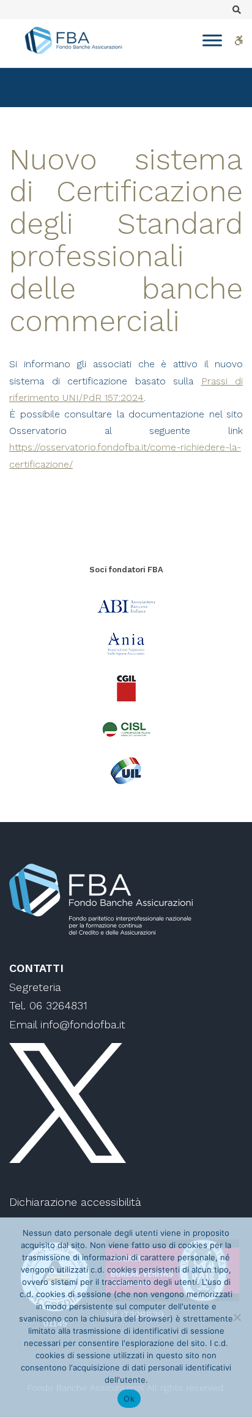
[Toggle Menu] (212, 40)
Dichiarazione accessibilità (75, 1201)
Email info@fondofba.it (67, 1024)
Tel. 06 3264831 (48, 1005)
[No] (237, 1317)
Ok (129, 1399)
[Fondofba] (73, 40)
